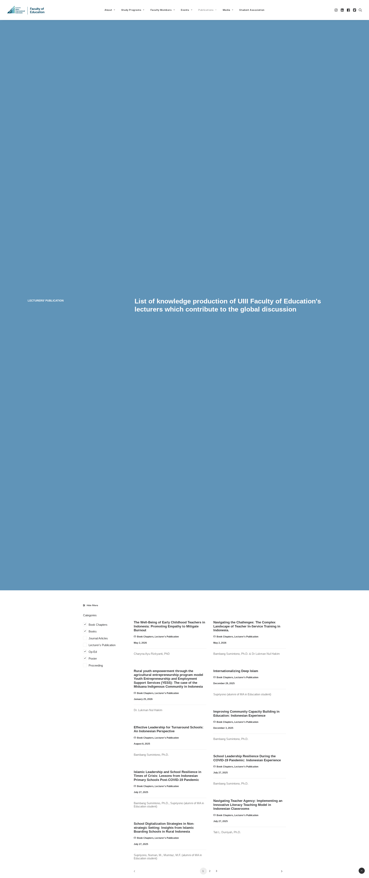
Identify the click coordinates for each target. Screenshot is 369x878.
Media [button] (226, 9)
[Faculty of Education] (26, 10)
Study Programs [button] (131, 9)
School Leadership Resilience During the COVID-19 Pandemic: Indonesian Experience (247, 758)
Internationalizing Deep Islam (235, 671)
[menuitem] (110, 10)
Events (185, 9)
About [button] (108, 9)
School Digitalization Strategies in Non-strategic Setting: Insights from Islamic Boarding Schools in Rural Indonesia (164, 827)
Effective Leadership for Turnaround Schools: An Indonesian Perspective (169, 729)
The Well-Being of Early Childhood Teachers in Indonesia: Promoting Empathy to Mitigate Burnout (169, 626)
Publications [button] (206, 9)
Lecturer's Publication (167, 636)
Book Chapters (145, 636)
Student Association (251, 9)
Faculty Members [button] (161, 9)
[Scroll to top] (362, 870)
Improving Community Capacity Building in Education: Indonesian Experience (246, 713)
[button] (336, 10)
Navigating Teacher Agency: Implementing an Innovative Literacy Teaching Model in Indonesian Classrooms (247, 805)
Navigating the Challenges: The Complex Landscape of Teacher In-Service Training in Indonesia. (246, 626)
